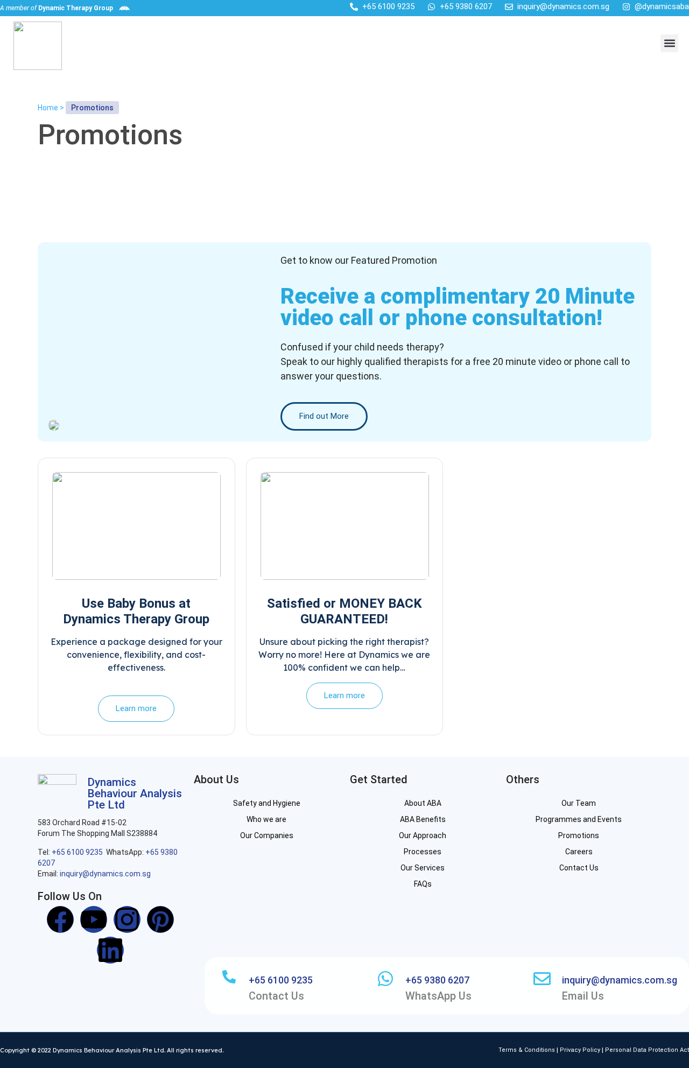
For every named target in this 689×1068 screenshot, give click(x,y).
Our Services (422, 867)
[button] (669, 43)
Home (48, 107)
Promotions (578, 835)
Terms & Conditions (527, 1049)
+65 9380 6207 (437, 980)
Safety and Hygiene (266, 803)
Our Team (578, 803)
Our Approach (422, 835)
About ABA (422, 803)
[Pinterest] (160, 919)
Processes (422, 851)
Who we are (266, 819)
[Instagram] (127, 919)
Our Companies (266, 835)
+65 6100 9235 (77, 852)
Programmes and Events (579, 819)
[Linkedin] (110, 950)
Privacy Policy (580, 1049)
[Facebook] (60, 919)
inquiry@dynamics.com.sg (105, 873)
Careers (579, 851)
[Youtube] (93, 919)
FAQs (423, 884)
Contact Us (579, 867)
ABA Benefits (423, 819)
